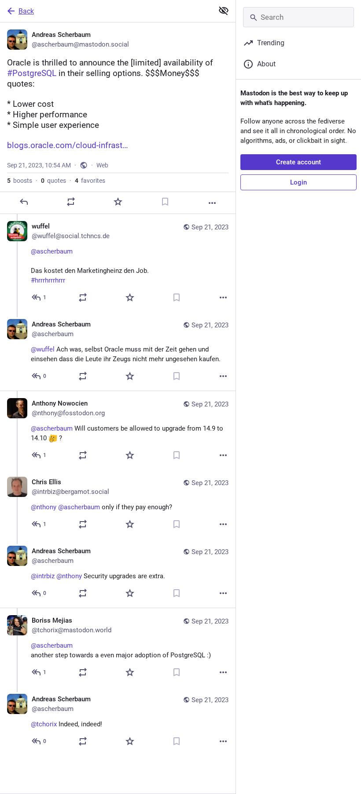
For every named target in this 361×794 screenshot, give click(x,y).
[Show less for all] (224, 10)
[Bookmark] (165, 201)
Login (298, 182)
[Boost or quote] (71, 201)
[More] (212, 203)
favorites (90, 180)
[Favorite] (118, 201)
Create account (298, 162)
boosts (19, 180)
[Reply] (23, 201)
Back (26, 11)
